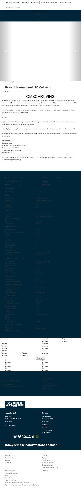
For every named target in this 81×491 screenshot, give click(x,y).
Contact (17, 7)
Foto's (38, 12)
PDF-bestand (47, 378)
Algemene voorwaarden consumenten (17, 483)
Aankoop (45, 458)
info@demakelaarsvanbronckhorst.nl (14, 386)
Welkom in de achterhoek (49, 2)
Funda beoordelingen (11, 473)
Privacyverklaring (10, 480)
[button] (6, 51)
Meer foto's (40, 358)
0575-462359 (7, 384)
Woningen (8, 455)
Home (8, 2)
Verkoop (44, 455)
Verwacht (8, 463)
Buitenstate (34, 2)
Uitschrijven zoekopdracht (50, 467)
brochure (46, 381)
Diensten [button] (25, 2)
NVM (6, 475)
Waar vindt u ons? (65, 2)
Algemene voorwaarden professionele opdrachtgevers (22, 485)
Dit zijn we (9, 7)
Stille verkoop (46, 460)
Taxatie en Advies (47, 463)
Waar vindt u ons (10, 471)
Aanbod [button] (15, 2)
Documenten (40, 17)
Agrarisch (8, 460)
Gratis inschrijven (47, 465)
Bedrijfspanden (9, 458)
